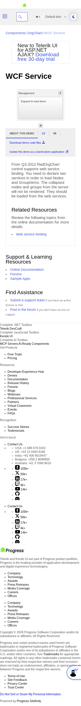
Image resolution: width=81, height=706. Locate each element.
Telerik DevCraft (10, 328)
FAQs (11, 413)
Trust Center (16, 687)
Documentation (18, 379)
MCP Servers (9, 343)
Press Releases (18, 584)
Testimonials (16, 430)
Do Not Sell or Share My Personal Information (30, 694)
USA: (30, 448)
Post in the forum (23, 310)
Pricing (12, 358)
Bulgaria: (32, 459)
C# (43, 133)
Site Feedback (17, 679)
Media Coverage (19, 588)
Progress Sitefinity (29, 701)
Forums (16, 274)
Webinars (14, 394)
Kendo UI (6, 336)
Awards (13, 580)
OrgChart (35, 33)
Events (12, 409)
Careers (13, 592)
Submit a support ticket (27, 300)
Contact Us (15, 444)
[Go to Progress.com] (12, 552)
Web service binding (31, 234)
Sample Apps (20, 279)
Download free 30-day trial (38, 57)
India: (31, 455)
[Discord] (17, 499)
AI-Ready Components (33, 343)
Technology (15, 577)
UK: (30, 451)
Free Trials (15, 354)
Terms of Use (16, 676)
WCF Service (54, 33)
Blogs (11, 390)
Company (14, 573)
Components (16, 33)
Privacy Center (17, 683)
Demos (12, 375)
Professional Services (22, 398)
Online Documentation (27, 269)
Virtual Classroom (19, 405)
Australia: (33, 463)
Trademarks (51, 654)
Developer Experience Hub (26, 371)
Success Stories (18, 426)
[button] (60, 93)
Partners (13, 402)
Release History (18, 383)
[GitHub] (17, 494)
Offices (12, 596)
